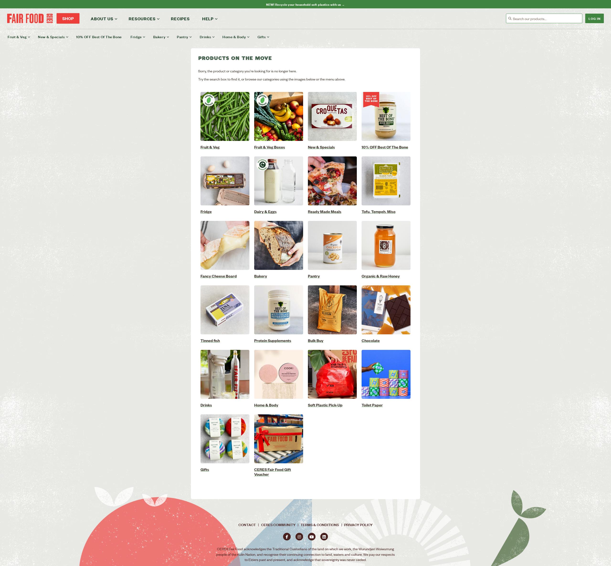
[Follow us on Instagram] (299, 536)
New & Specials (51, 36)
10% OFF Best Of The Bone (98, 36)
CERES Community (278, 524)
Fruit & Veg (17, 36)
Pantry (182, 36)
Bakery (159, 36)
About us (102, 18)
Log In (594, 18)
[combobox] (547, 18)
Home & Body (234, 36)
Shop (68, 18)
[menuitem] (22, 37)
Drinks (205, 36)
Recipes (180, 18)
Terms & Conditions (319, 524)
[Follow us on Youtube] (312, 536)
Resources (142, 18)
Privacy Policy (358, 524)
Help (208, 18)
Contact (247, 524)
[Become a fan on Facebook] (287, 536)
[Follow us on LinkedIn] (324, 536)
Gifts (262, 36)
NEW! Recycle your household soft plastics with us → (305, 4)
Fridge (136, 36)
